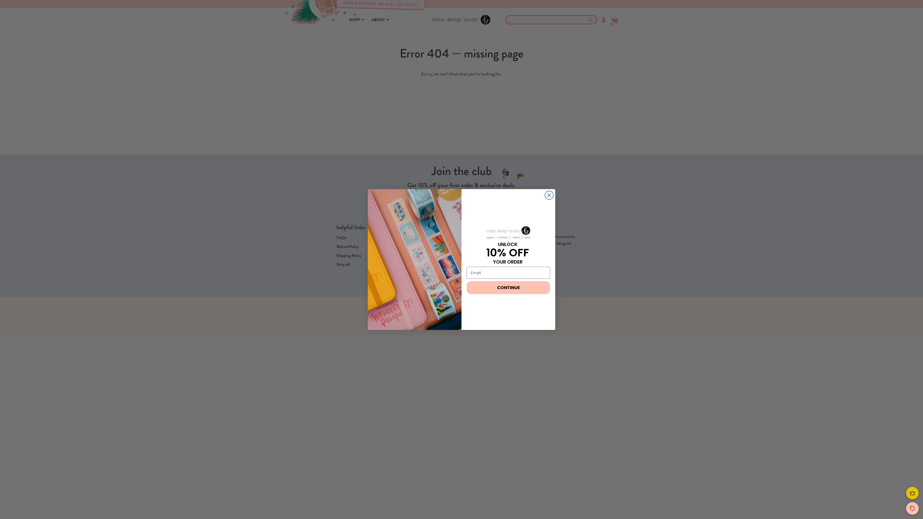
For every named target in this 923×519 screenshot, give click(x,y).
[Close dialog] (549, 195)
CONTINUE (508, 287)
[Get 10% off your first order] (912, 508)
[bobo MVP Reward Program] (912, 493)
